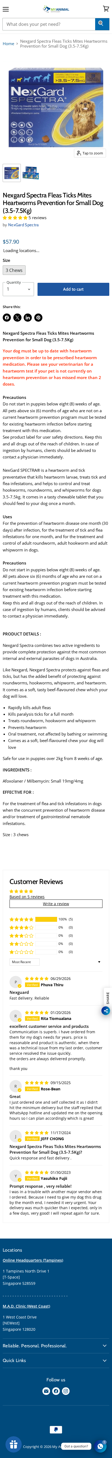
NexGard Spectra (23, 224)
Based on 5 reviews (27, 896)
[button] (16, 217)
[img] (37, 978)
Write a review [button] (56, 903)
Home (8, 43)
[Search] (102, 24)
